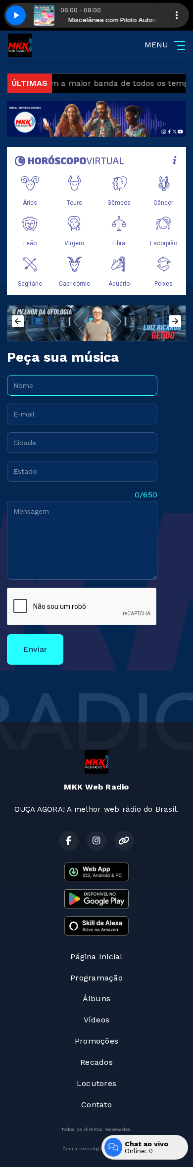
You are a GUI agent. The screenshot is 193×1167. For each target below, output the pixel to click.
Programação (96, 977)
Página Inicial (96, 956)
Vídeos (96, 1019)
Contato (96, 1104)
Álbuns (96, 998)
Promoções (96, 1041)
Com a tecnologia (83, 1148)
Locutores (96, 1083)
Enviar (35, 649)
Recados (96, 1062)
